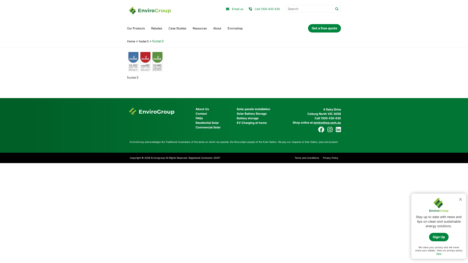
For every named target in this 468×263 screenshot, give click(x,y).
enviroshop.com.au (327, 122)
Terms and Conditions (307, 157)
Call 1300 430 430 (267, 9)
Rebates (156, 28)
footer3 (144, 41)
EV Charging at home (252, 123)
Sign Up (439, 237)
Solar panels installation (253, 109)
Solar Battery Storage (252, 113)
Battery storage (247, 118)
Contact (201, 113)
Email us (237, 9)
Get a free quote (324, 28)
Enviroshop (235, 28)
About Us (202, 109)
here (438, 253)
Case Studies (177, 28)
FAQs (199, 118)
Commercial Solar (208, 127)
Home (131, 41)
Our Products (136, 28)
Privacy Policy (330, 157)
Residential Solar (207, 123)
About (217, 28)
